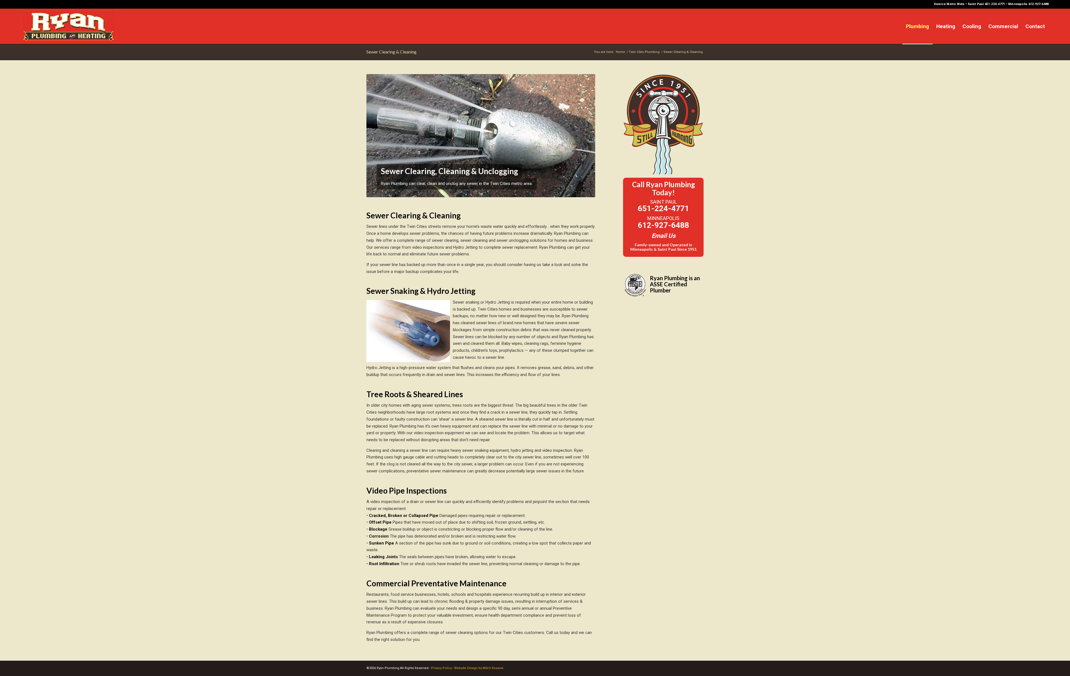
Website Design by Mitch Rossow (478, 668)
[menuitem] (917, 26)
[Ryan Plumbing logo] (68, 26)
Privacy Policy (441, 668)
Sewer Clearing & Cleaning (391, 51)
